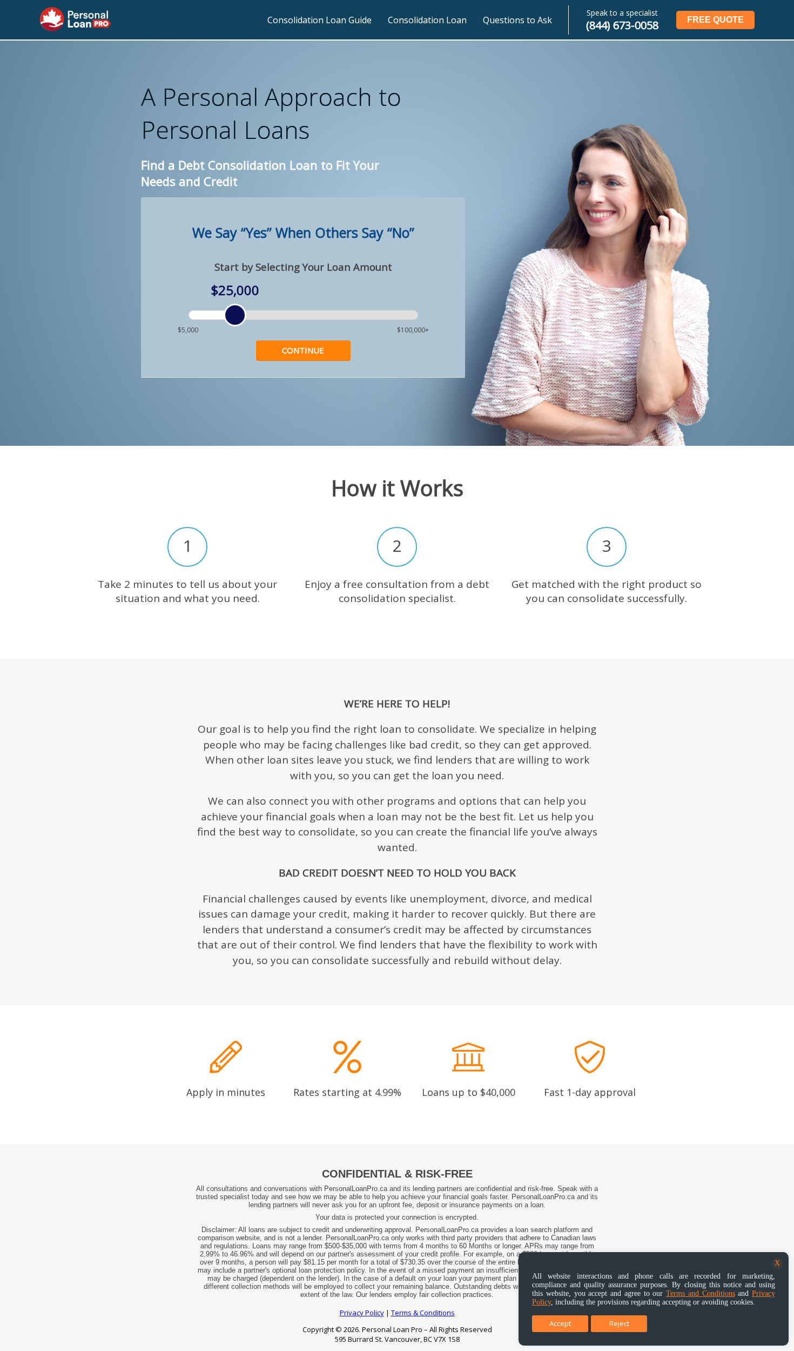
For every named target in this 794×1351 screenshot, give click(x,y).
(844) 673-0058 (622, 25)
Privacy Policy (362, 1312)
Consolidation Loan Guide (319, 20)
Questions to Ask (517, 20)
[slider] (235, 315)
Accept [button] (560, 1323)
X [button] (777, 1263)
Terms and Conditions (700, 1293)
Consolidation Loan (427, 20)
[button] (303, 350)
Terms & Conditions (423, 1312)
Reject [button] (619, 1323)
